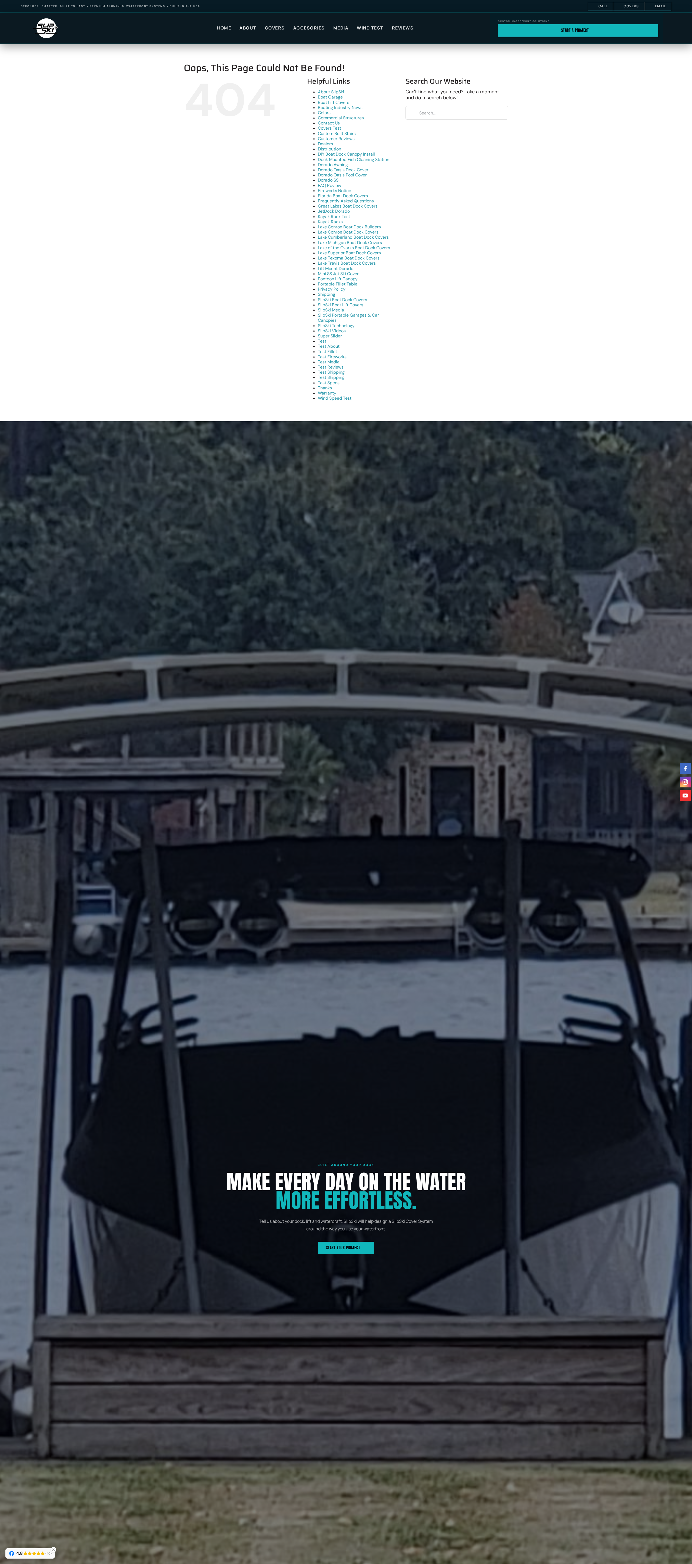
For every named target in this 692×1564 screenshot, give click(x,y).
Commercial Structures (341, 118)
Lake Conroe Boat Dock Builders (349, 227)
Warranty (327, 393)
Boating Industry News (340, 107)
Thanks (325, 388)
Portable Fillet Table (337, 284)
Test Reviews (331, 367)
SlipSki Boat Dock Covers (342, 300)
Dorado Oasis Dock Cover (343, 170)
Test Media (329, 362)
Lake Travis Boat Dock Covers (347, 263)
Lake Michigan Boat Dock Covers (350, 242)
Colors (324, 113)
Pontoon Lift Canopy (338, 279)
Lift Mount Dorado (335, 268)
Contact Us (329, 123)
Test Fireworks (332, 357)
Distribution (329, 149)
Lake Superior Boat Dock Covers (349, 253)
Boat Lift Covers (333, 102)
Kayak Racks (330, 222)
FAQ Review (329, 185)
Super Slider (330, 336)
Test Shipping (331, 372)
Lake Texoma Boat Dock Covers (349, 258)
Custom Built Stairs (337, 133)
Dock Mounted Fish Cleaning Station (353, 159)
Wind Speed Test (334, 398)
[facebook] (685, 768)
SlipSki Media (331, 310)
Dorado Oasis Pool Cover (342, 175)
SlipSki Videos (332, 331)
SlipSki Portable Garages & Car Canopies (348, 317)
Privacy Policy (331, 289)
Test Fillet (327, 351)
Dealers (325, 144)
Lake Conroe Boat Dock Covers (348, 232)
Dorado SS (328, 180)
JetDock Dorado (334, 211)
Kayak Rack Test (334, 216)
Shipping (326, 294)
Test (322, 341)
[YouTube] (685, 795)
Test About (329, 346)
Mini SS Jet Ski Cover (338, 274)
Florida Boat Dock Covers (343, 196)
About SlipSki (331, 92)
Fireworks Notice (334, 190)
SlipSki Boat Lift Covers (340, 305)
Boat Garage (330, 97)
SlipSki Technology (336, 325)
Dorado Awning (333, 164)
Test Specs (329, 383)
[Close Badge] (53, 1549)
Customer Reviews (336, 139)
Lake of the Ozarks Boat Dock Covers (354, 248)
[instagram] (685, 782)
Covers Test (329, 128)
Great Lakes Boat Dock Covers (348, 206)
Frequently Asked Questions (346, 201)
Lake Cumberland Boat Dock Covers (353, 237)
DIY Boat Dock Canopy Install (346, 154)
